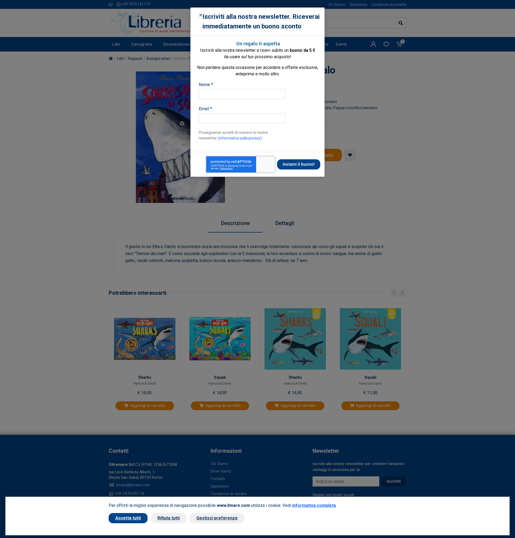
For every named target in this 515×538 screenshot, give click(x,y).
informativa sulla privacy (239, 138)
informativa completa (314, 505)
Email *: (206, 108)
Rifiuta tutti (168, 518)
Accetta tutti (128, 518)
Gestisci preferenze (217, 518)
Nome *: (206, 84)
